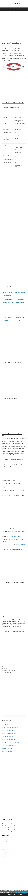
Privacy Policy (14, 892)
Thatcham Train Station (7, 736)
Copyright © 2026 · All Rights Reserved (14, 894)
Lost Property (17, 531)
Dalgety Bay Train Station (9, 672)
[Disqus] (14, 694)
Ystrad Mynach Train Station (8, 841)
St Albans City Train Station (8, 730)
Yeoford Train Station (7, 853)
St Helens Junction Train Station (9, 739)
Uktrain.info (14, 3)
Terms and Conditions (23, 892)
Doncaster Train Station (7, 748)
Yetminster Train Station (7, 851)
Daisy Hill (5, 668)
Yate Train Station (6, 856)
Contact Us (10, 531)
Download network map (14, 536)
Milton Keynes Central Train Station (10, 742)
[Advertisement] (14, 26)
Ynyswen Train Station (7, 849)
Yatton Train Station (6, 854)
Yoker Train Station (6, 847)
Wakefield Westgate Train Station (9, 745)
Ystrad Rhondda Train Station (9, 839)
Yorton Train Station (6, 843)
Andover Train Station (7, 751)
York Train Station (6, 724)
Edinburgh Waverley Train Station (10, 727)
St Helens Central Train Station (9, 733)
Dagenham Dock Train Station (10, 670)
